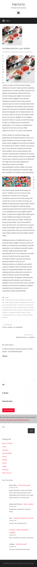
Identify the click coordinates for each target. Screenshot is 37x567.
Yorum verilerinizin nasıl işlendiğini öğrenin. (14, 420)
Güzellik (5, 450)
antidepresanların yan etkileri (11, 315)
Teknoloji (5, 470)
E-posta (5, 393)
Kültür (4, 456)
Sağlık (7, 297)
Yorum (5, 356)
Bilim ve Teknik (7, 443)
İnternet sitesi (7, 401)
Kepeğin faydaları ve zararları (24, 518)
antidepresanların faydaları (25, 307)
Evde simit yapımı (24, 485)
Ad (3, 384)
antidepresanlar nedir (9, 307)
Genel (4, 447)
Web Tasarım (6, 473)
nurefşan (12, 530)
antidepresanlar (14, 302)
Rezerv (4, 463)
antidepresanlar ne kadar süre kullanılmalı (19, 305)
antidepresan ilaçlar (11, 300)
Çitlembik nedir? (21, 544)
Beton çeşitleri (28, 504)
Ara (3, 427)
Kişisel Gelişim (7, 453)
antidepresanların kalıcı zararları (12, 310)
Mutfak (4, 460)
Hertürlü (18, 4)
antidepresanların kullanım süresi (19, 312)
